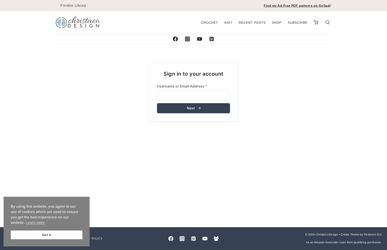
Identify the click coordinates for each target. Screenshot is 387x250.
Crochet (209, 22)
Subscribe (297, 22)
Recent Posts (252, 22)
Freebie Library (73, 5)
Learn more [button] (35, 222)
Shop (277, 22)
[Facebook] (175, 39)
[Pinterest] (212, 39)
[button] (316, 22)
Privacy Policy (90, 238)
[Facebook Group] (216, 239)
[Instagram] (187, 39)
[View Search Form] (327, 23)
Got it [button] (46, 235)
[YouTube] (199, 39)
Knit (228, 22)
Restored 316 (373, 234)
